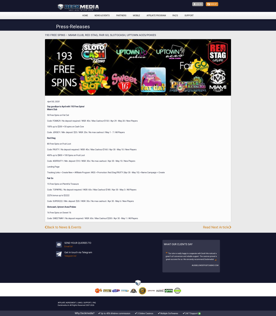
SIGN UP (213, 4)
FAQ (94, 303)
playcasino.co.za (210, 265)
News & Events (102, 15)
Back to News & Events (64, 227)
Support (189, 15)
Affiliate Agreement (67, 303)
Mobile (136, 15)
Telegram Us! (70, 256)
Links (79, 303)
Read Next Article (216, 227)
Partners (121, 15)
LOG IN (198, 4)
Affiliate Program (156, 15)
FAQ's (175, 15)
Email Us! (68, 246)
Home (85, 15)
